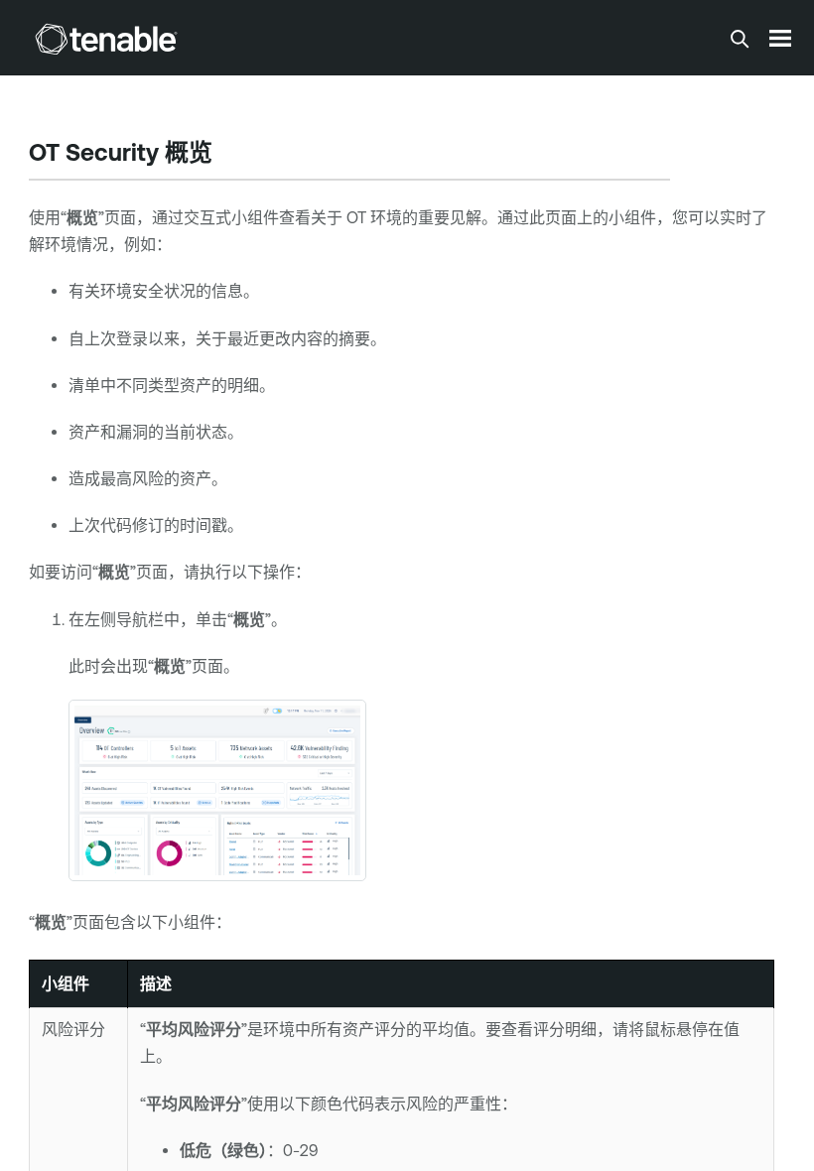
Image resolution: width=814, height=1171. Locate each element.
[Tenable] (106, 39)
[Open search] (739, 39)
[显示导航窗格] (780, 38)
